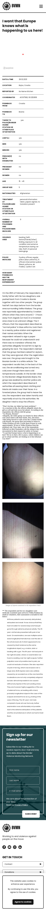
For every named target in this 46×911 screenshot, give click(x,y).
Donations (9, 872)
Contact (8, 864)
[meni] (41, 6)
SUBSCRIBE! (31, 814)
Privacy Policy (21, 805)
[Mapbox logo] (8, 68)
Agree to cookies (23, 901)
